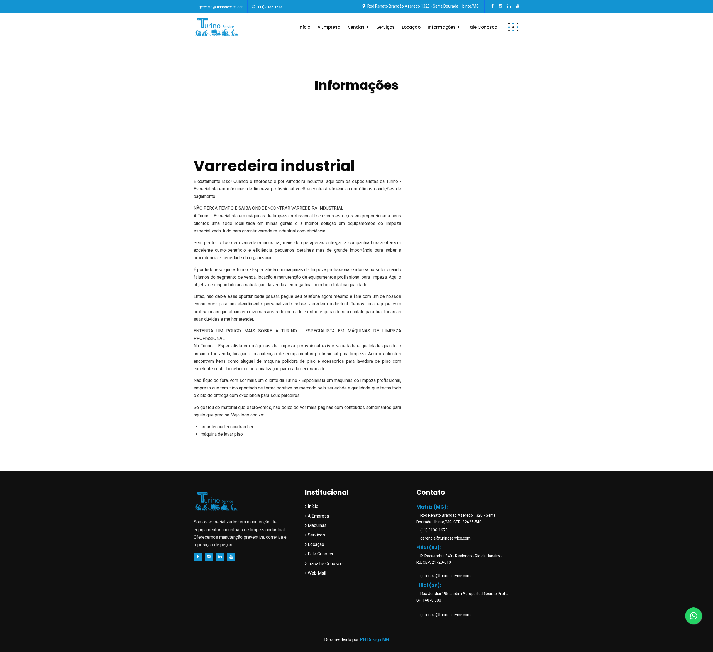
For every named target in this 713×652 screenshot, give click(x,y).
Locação (411, 27)
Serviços (386, 27)
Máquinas (317, 525)
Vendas (356, 27)
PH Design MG (374, 639)
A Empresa (329, 27)
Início (304, 27)
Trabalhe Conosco (325, 563)
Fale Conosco (482, 27)
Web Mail (316, 573)
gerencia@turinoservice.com (222, 7)
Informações (442, 27)
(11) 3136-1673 (269, 7)
